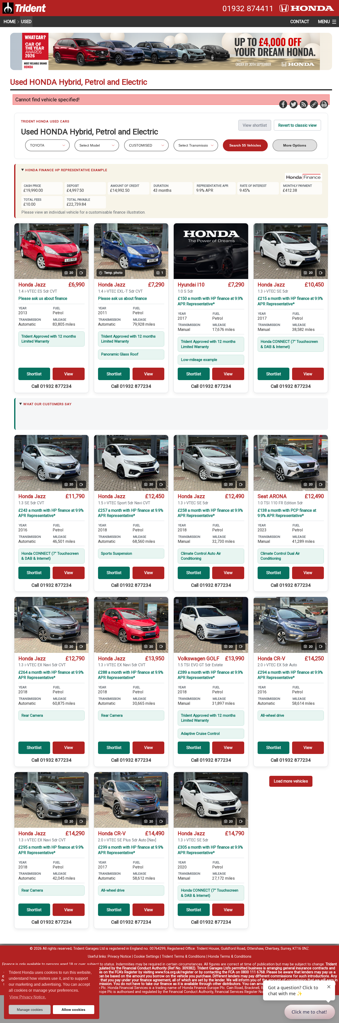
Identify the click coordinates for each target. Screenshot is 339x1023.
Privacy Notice (119, 956)
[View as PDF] (324, 104)
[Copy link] (313, 104)
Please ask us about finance (42, 298)
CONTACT (299, 21)
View (68, 374)
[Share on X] (293, 104)
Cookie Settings (146, 956)
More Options (294, 145)
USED (26, 21)
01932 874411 (247, 8)
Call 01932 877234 (51, 386)
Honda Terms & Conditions (229, 956)
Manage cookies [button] (30, 1010)
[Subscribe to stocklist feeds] (303, 104)
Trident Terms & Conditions (183, 956)
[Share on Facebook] (283, 104)
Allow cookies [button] (73, 1010)
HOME (10, 21)
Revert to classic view (297, 125)
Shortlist (34, 374)
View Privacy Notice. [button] (27, 997)
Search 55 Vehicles (245, 145)
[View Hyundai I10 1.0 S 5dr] (211, 251)
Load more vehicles (291, 781)
